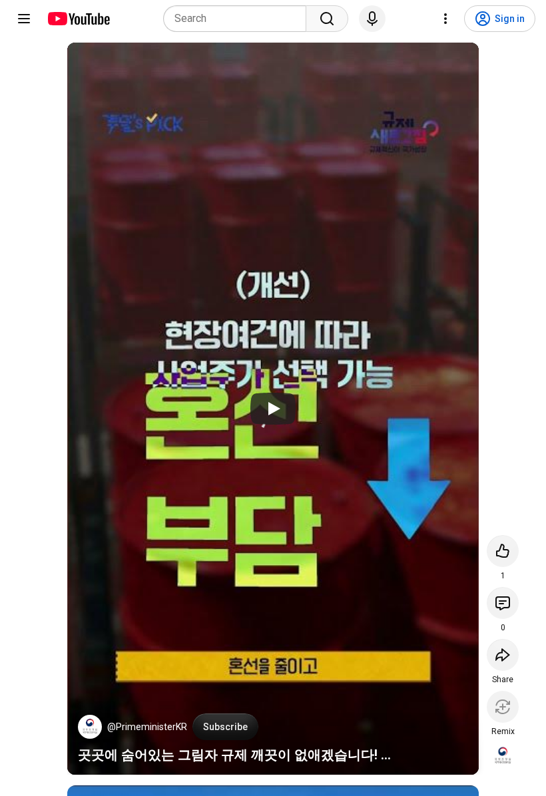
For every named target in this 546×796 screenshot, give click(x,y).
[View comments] (503, 603)
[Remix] (503, 707)
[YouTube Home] (78, 18)
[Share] (503, 655)
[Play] (273, 409)
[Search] (327, 18)
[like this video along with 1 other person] (503, 551)
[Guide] (24, 19)
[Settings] (445, 19)
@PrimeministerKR (147, 726)
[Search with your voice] (372, 18)
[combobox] (238, 19)
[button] (90, 727)
